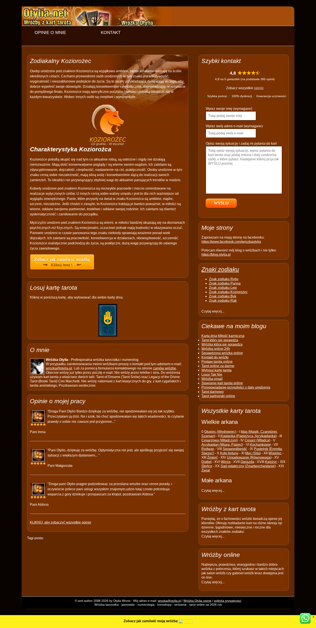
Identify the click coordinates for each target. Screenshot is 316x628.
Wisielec (275, 453)
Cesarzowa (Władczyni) (219, 440)
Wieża (225, 462)
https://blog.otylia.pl (216, 254)
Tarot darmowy (212, 392)
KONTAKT (111, 32)
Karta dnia (209, 336)
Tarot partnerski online (218, 396)
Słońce (206, 466)
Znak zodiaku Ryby (223, 279)
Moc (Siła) (253, 453)
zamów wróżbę (164, 368)
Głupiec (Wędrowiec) (220, 431)
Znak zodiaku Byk (222, 296)
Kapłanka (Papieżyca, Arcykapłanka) (249, 436)
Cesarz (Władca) (257, 440)
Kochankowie (260, 444)
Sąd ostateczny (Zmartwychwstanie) (248, 466)
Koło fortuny (229, 453)
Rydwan (207, 449)
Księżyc (271, 462)
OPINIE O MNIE (50, 32)
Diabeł (206, 462)
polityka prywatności (227, 600)
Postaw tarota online (217, 361)
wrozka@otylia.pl (59, 368)
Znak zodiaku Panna (225, 283)
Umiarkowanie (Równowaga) (249, 457)
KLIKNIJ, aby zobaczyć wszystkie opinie (60, 522)
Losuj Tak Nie (211, 374)
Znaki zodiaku (220, 269)
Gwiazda (247, 462)
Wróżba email (211, 379)
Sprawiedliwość (235, 449)
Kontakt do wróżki (215, 357)
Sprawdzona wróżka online (222, 353)
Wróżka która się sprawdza (221, 344)
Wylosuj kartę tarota (216, 370)
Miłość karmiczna (231, 336)
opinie (259, 88)
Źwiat (205, 470)
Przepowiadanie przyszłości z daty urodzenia (235, 387)
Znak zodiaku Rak (223, 300)
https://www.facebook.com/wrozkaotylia (231, 242)
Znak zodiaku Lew (223, 287)
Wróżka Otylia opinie (197, 600)
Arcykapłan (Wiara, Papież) (222, 444)
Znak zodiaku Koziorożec (228, 292)
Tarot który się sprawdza (219, 340)
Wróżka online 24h (215, 349)
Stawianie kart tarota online (222, 383)
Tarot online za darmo (217, 366)
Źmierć (212, 457)
